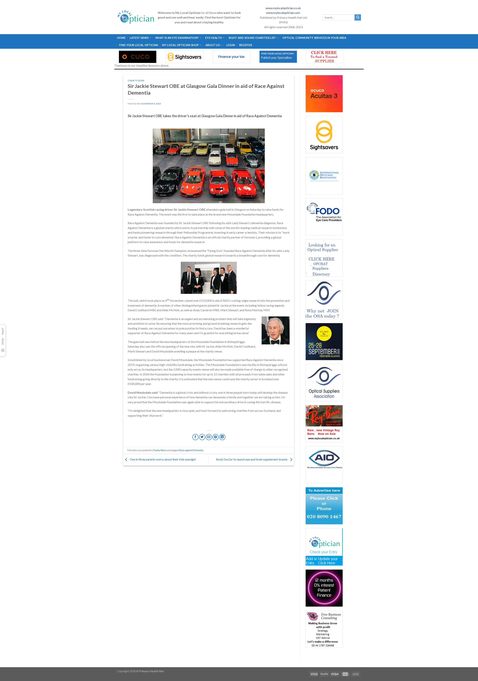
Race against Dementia (191, 450)
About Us (212, 45)
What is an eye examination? (177, 37)
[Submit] (358, 17)
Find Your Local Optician (138, 45)
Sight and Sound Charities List (252, 37)
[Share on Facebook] (195, 437)
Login (230, 45)
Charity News (136, 80)
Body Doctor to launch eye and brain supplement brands (252, 459)
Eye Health (213, 37)
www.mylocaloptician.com (283, 12)
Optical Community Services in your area (314, 37)
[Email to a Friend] (209, 437)
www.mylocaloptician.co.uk (283, 8)
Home (121, 37)
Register (245, 45)
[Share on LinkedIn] (222, 437)
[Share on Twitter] (202, 437)
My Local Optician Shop (180, 45)
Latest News (139, 37)
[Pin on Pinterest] (215, 437)
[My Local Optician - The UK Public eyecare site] (135, 17)
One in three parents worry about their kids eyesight (163, 459)
